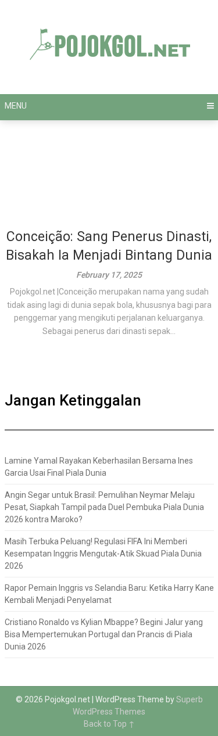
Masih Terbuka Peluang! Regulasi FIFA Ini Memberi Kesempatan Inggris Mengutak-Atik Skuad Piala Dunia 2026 (103, 553)
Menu (16, 105)
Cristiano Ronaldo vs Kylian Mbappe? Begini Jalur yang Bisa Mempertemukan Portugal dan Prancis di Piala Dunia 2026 (104, 634)
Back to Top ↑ (109, 723)
